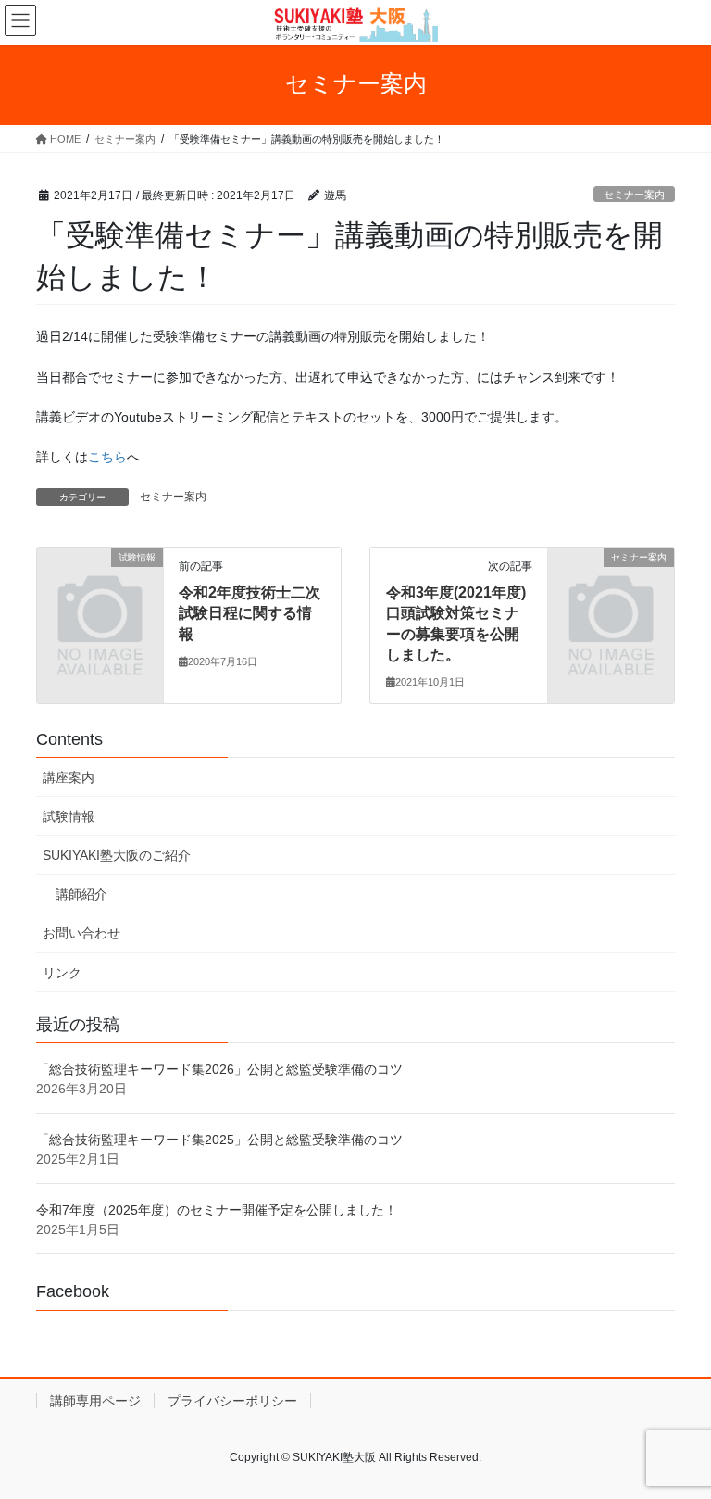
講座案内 (68, 777)
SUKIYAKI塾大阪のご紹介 (117, 855)
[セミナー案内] (611, 585)
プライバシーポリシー (232, 1400)
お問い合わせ (81, 933)
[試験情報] (100, 585)
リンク (62, 972)
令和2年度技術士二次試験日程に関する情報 (249, 613)
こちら (107, 456)
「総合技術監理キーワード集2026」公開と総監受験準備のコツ (219, 1069)
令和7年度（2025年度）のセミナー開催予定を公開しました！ (216, 1210)
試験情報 (68, 816)
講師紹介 (81, 894)
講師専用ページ (95, 1400)
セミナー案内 (634, 194)
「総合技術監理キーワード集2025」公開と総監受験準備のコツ (219, 1139)
